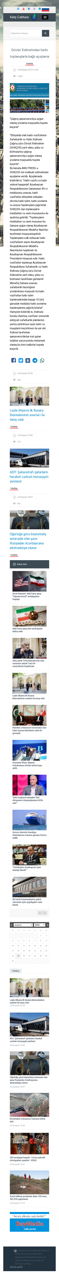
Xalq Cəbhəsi (19, 17)
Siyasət (22, 1250)
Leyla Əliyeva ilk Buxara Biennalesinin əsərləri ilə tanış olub (27, 415)
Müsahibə (31, 1257)
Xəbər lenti (22, 564)
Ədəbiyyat (27, 1260)
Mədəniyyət (20, 1257)
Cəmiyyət (19, 1264)
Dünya (44, 1250)
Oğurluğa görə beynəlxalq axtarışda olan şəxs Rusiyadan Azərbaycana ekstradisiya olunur (28, 541)
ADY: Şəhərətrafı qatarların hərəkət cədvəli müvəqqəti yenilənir (29, 476)
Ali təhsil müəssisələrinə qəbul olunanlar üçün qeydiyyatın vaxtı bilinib (27, 902)
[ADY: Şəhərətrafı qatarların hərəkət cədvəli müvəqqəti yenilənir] (29, 458)
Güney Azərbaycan (32, 1254)
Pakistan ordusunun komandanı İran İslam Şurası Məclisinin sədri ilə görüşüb (29, 730)
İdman (41, 1257)
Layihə (18, 1260)
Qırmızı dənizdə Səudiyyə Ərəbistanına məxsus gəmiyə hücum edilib (29, 835)
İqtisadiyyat (33, 1250)
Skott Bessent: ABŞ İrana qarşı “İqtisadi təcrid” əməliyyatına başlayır (26, 596)
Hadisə (29, 63)
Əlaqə (28, 1264)
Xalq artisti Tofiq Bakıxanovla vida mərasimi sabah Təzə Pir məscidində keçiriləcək (28, 663)
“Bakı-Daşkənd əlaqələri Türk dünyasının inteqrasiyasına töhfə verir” (27, 800)
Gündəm (38, 1260)
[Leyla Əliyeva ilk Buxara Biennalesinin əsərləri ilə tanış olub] (29, 397)
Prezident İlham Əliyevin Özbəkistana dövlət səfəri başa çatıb (27, 765)
